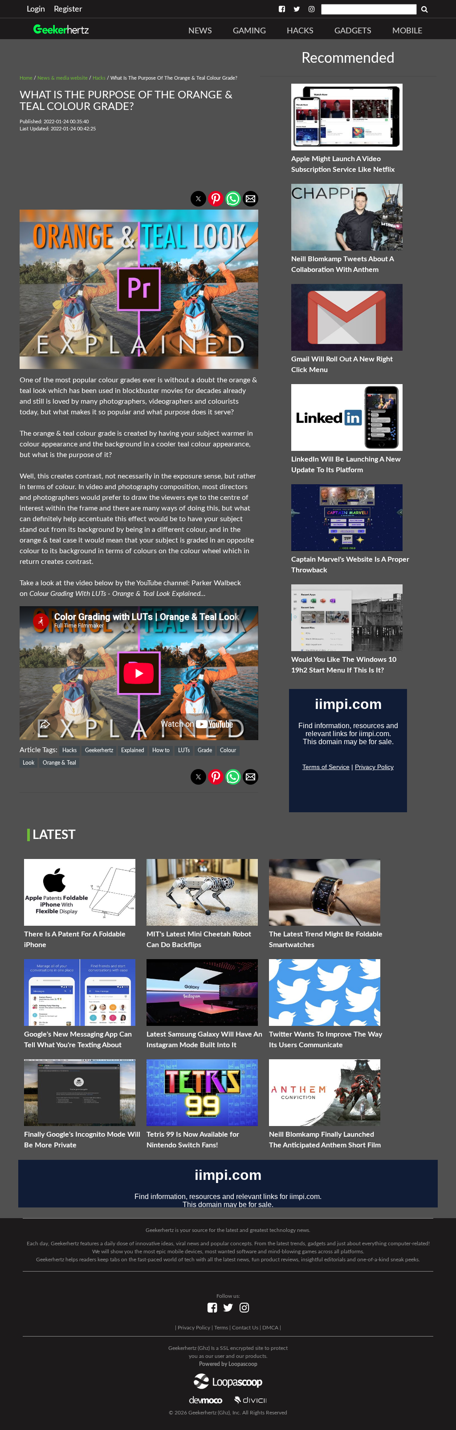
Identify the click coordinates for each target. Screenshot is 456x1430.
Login (36, 9)
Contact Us (245, 1327)
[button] (198, 199)
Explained (132, 750)
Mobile (407, 31)
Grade (205, 750)
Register (68, 9)
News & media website (62, 78)
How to (161, 750)
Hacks (300, 31)
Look (28, 763)
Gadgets (352, 31)
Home (26, 78)
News (200, 31)
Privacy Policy (194, 1327)
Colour (228, 750)
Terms (221, 1327)
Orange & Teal (59, 763)
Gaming (249, 31)
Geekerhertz (99, 750)
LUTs (184, 750)
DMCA (270, 1327)
